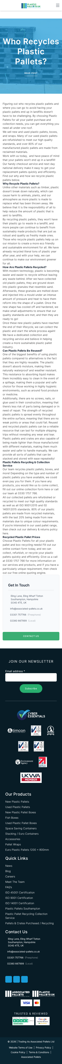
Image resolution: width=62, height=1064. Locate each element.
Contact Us (31, 636)
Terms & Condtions (39, 1052)
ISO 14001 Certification (19, 903)
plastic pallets (34, 469)
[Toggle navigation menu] (57, 5)
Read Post (31, 73)
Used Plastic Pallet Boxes (21, 823)
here (47, 489)
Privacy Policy (43, 1047)
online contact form (15, 548)
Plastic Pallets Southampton (22, 908)
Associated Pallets (31, 1056)
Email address (15, 671)
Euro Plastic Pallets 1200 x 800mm (27, 849)
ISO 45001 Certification (20, 892)
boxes (53, 131)
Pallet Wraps (13, 844)
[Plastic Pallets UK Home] (30, 5)
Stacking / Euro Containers (22, 833)
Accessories (12, 839)
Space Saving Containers (21, 828)
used (27, 131)
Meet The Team (15, 881)
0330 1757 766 (27, 493)
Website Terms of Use (20, 1047)
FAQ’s (8, 887)
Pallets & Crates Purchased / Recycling (29, 923)
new (14, 131)
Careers (10, 876)
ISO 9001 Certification (19, 897)
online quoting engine (31, 572)
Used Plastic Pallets (17, 807)
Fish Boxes (11, 817)
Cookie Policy (18, 1052)
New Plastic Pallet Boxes (20, 812)
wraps (12, 135)
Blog (8, 871)
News (8, 865)
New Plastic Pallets (17, 801)
